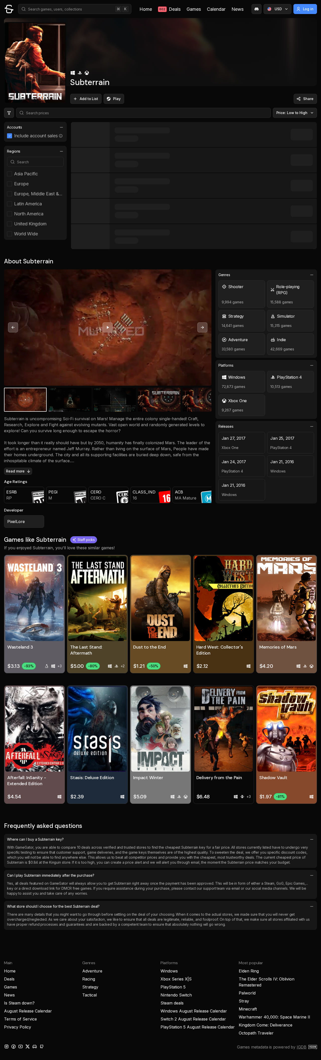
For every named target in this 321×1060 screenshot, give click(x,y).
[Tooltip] (60, 136)
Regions (13, 151)
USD (278, 9)
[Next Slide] (202, 327)
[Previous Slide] (13, 327)
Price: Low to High (292, 113)
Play (117, 99)
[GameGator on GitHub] (41, 1046)
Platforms (225, 365)
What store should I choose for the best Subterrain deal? (53, 906)
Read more (15, 471)
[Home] (9, 9)
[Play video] (108, 327)
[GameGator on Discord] (257, 9)
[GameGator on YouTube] (20, 1046)
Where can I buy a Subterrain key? (35, 839)
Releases (225, 426)
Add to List (89, 99)
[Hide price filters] (9, 113)
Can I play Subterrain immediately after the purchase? (50, 875)
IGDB (301, 1046)
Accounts (14, 127)
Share (308, 99)
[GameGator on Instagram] (6, 1046)
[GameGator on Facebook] (13, 1046)
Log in (308, 9)
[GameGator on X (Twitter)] (27, 1046)
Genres (224, 275)
